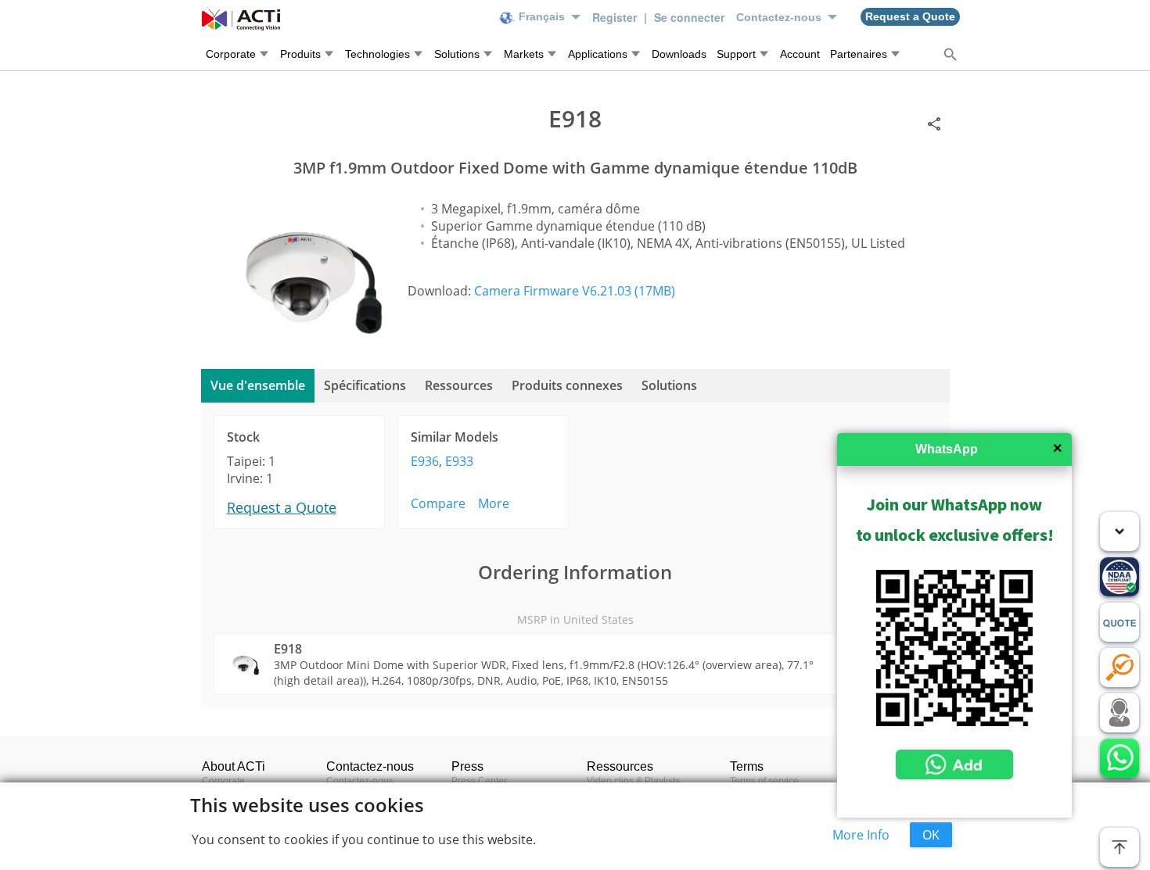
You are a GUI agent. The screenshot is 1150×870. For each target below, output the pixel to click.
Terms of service (764, 780)
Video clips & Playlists (633, 780)
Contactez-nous (360, 780)
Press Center (479, 780)
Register (616, 17)
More (493, 503)
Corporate (223, 780)
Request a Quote (281, 507)
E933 (459, 461)
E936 (425, 461)
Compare (438, 503)
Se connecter (689, 17)
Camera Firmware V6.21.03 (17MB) (574, 290)
